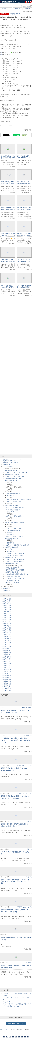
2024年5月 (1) (6, 617)
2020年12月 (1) (6, 657)
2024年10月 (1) (6, 613)
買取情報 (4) (6, 464)
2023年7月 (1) (6, 632)
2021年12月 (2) (6, 649)
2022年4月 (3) (6, 644)
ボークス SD (6, 1002)
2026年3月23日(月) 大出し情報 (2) (16, 472)
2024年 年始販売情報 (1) (12, 510)
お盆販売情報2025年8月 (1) (13, 479)
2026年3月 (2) (6, 601)
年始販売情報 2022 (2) (12, 547)
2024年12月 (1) (6, 611)
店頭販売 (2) (11, 535)
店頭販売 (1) (10, 495)
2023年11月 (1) (6, 626)
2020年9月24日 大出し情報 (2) (14, 559)
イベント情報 (28, 735)
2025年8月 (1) (6, 607)
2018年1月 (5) (6, 686)
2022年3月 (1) (6, 647)
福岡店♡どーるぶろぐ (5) (11, 462)
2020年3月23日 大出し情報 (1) (14, 561)
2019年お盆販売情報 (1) (12, 568)
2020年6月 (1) (6, 663)
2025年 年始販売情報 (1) (12, 493)
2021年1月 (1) (6, 655)
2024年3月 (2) (6, 622)
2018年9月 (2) (6, 680)
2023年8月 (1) (6, 630)
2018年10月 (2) (6, 678)
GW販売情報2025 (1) (11, 481)
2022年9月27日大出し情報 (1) (14, 537)
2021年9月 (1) (6, 651)
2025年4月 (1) (6, 609)
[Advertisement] (16, 377)
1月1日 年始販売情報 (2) (12, 580)
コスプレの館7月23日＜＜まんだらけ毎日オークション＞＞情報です (8, 209)
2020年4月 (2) (6, 665)
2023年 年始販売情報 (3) (12, 530)
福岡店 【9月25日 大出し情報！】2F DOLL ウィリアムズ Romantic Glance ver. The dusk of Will (16, 882)
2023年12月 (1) (6, 624)
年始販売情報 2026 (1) (12, 474)
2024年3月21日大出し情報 (24, 765)
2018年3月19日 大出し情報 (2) (14, 578)
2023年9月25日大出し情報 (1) (14, 516)
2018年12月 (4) (6, 676)
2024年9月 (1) (6, 615)
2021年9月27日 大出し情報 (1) (14, 553)
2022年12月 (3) (7, 636)
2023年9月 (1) (6, 628)
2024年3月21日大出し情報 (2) (14, 508)
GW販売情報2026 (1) (11, 470)
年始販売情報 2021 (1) (12, 557)
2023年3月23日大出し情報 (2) (14, 528)
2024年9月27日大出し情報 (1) (14, 501)
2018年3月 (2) (6, 684)
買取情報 (27, 8)
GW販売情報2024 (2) (11, 506)
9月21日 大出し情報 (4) (12, 582)
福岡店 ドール (6, 8)
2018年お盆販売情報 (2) (12, 576)
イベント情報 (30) (8, 466)
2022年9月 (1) (6, 642)
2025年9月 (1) (6, 605)
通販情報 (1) (6, 588)
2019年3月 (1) (6, 673)
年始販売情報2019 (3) (11, 572)
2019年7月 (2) (6, 671)
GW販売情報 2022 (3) (12, 539)
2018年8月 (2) (6, 682)
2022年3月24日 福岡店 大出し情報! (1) (17, 545)
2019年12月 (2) (6, 669)
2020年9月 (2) (6, 659)
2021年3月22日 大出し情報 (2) (14, 555)
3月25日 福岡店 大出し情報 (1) (14, 570)
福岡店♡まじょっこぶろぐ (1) (12, 460)
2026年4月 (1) (6, 599)
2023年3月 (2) (6, 634)
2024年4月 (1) (6, 620)
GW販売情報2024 (27, 707)
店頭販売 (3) (11, 543)
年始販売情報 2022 (15, 14)
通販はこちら (16, 1023)
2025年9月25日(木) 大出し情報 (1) (15, 476)
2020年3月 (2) (6, 667)
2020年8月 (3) (6, 661)
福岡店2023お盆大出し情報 (24, 907)
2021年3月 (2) (6, 653)
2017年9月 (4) (6, 690)
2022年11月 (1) (6, 638)
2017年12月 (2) (6, 688)
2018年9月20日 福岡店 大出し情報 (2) (17, 574)
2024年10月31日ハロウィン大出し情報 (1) (18, 499)
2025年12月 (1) (6, 603)
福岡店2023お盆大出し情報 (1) (14, 522)
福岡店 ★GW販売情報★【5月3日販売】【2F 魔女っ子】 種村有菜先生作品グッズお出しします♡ (15, 740)
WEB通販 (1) (11, 532)
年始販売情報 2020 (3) (12, 564)
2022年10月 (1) (6, 640)
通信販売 (17, 8)
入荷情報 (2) (6, 591)
